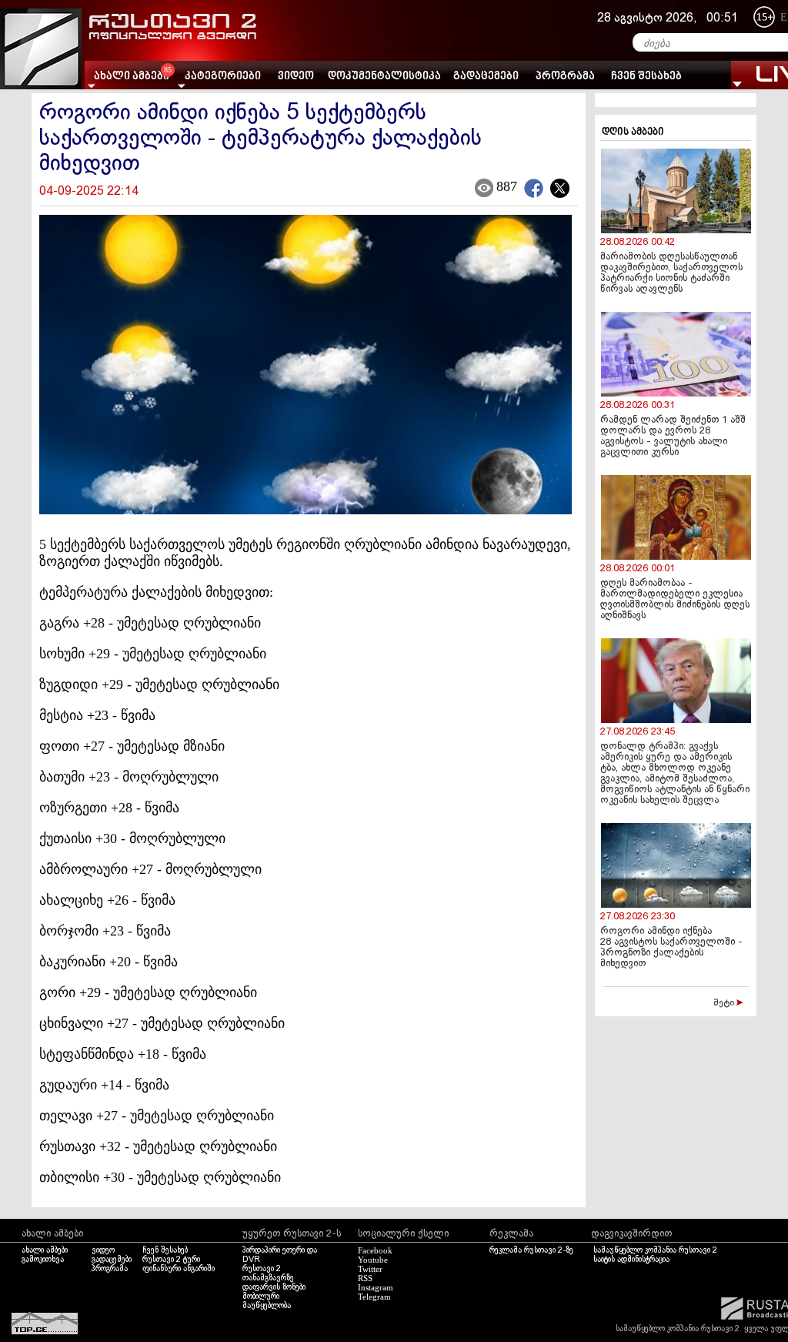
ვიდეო (296, 76)
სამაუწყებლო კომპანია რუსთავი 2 (655, 1250)
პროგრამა (565, 76)
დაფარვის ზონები (274, 1287)
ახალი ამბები (45, 1250)
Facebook (375, 1250)
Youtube (373, 1259)
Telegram (374, 1296)
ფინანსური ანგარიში (178, 1269)
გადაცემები (486, 76)
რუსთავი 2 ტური (171, 1259)
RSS (365, 1278)
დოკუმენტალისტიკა (384, 76)
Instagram (375, 1287)
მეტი (724, 1003)
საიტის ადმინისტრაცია (631, 1259)
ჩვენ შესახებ (646, 76)
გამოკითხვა (43, 1259)
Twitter (370, 1268)
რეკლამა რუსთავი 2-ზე (531, 1250)
